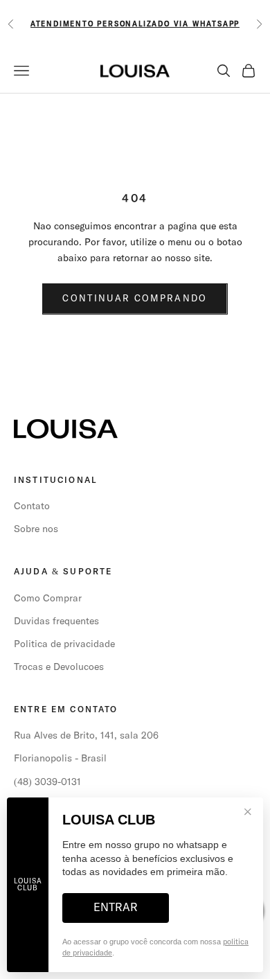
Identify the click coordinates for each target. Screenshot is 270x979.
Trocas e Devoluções (59, 667)
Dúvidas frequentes (56, 621)
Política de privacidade (64, 644)
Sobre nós (36, 529)
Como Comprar (48, 598)
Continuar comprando (134, 298)
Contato (32, 506)
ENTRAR (115, 907)
